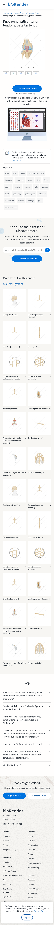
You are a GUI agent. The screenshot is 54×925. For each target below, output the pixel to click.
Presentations (33, 845)
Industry (31, 836)
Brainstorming (33, 867)
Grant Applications (35, 863)
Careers (31, 884)
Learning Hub (8, 862)
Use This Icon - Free (27, 88)
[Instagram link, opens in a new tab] (12, 823)
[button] (4, 4)
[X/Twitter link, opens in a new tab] (8, 823)
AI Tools (6, 841)
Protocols (31, 854)
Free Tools (7, 884)
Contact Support (34, 889)
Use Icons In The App (27, 258)
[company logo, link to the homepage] (18, 4)
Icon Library (7, 13)
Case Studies (7, 889)
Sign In (5, 901)
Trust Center (32, 893)
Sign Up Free (14, 795)
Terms (13, 819)
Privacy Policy (40, 911)
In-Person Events (9, 871)
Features (6, 836)
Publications (32, 841)
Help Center (7, 866)
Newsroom (32, 898)
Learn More (16, 160)
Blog (4, 880)
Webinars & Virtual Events (12, 876)
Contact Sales (39, 795)
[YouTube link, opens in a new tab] (20, 823)
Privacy (5, 819)
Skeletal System (35, 13)
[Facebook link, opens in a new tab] (16, 823)
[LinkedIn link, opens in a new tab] (4, 823)
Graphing (31, 850)
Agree (27, 917)
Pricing (5, 845)
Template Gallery (9, 850)
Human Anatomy (20, 13)
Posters (31, 859)
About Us (31, 880)
